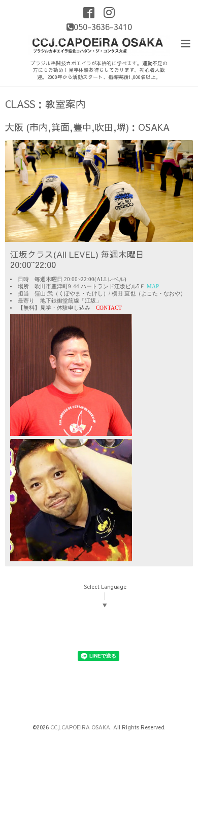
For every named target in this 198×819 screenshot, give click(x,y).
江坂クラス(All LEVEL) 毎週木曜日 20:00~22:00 (77, 259)
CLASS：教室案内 (45, 104)
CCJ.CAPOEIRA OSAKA (80, 727)
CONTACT (109, 308)
